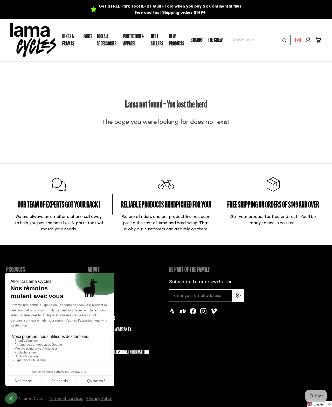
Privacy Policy (99, 398)
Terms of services (66, 398)
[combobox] (258, 40)
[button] (319, 404)
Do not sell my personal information (118, 352)
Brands (197, 40)
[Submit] (284, 40)
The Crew (215, 40)
